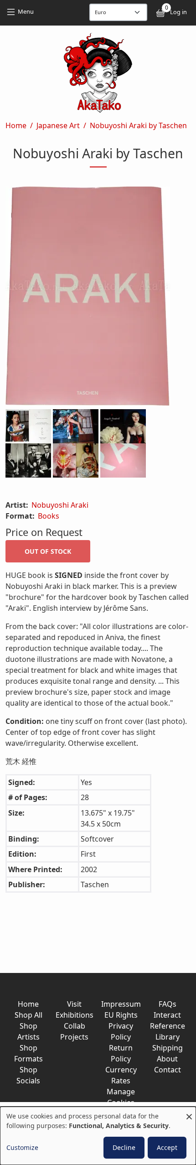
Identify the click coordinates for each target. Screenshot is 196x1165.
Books (48, 516)
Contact (167, 1070)
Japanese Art (58, 125)
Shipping (167, 1048)
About (167, 1059)
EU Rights (121, 1015)
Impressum (121, 1004)
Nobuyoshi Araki (59, 505)
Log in (178, 12)
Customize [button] (22, 1147)
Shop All (28, 1015)
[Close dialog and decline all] (189, 1112)
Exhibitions (74, 1015)
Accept (167, 1147)
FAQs (167, 1004)
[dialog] (98, 1136)
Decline (124, 1147)
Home (15, 125)
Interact (167, 1015)
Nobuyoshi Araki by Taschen (138, 125)
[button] (98, 298)
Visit (74, 1004)
